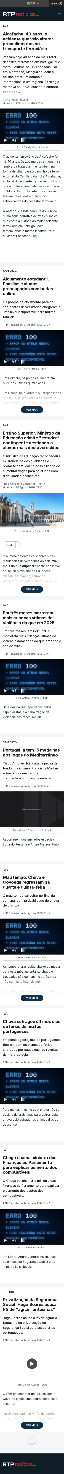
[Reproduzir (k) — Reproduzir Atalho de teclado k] (5, 1469)
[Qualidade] (50, 1469)
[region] (32, 737)
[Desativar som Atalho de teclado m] (14, 1469)
